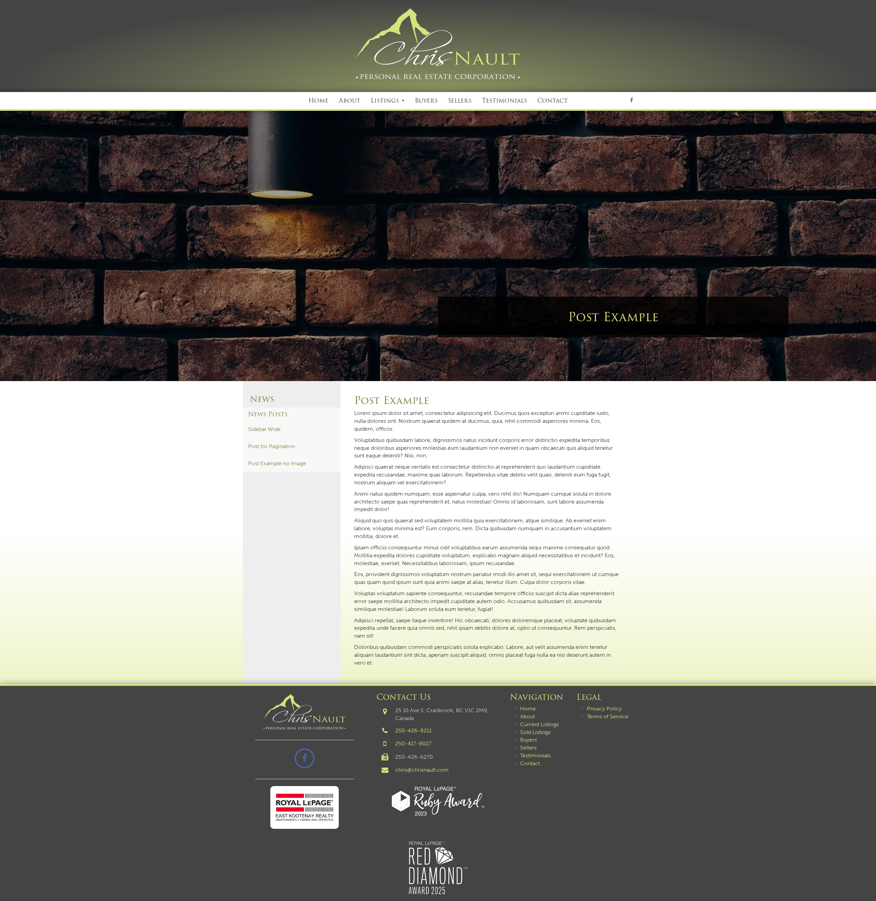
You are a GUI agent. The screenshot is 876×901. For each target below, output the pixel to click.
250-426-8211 (413, 730)
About (349, 100)
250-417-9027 (413, 743)
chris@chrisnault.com (422, 770)
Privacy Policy (604, 708)
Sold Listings (535, 732)
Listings (386, 100)
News (262, 399)
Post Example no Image (277, 463)
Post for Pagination (271, 446)
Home (318, 100)
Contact (552, 100)
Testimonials (504, 100)
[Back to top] (865, 875)
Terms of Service (607, 716)
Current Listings (539, 724)
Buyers (426, 100)
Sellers (460, 100)
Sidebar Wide (264, 429)
